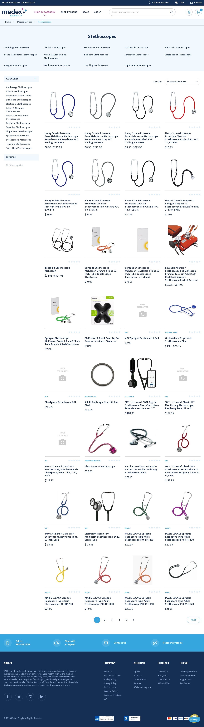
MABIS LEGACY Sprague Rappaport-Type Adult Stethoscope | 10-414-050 (139, 601)
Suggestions (186, 679)
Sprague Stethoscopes (17, 136)
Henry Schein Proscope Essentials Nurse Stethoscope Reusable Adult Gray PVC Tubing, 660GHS (101, 138)
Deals (85, 12)
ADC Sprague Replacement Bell (142, 338)
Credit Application (188, 672)
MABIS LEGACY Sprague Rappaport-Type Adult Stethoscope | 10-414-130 (59, 601)
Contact (198, 2)
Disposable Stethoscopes (18, 96)
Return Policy (110, 687)
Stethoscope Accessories (18, 140)
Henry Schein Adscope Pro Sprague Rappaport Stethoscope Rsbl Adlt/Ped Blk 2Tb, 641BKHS (182, 205)
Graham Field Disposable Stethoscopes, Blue (178, 340)
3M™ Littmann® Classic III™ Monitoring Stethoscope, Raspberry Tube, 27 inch (180, 405)
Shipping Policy (110, 691)
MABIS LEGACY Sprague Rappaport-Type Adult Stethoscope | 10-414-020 (179, 601)
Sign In (137, 672)
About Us (108, 672)
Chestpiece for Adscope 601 (60, 402)
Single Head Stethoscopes (19, 131)
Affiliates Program (142, 687)
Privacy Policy (110, 683)
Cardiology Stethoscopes (19, 87)
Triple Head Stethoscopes (19, 148)
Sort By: (158, 82)
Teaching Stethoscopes (18, 144)
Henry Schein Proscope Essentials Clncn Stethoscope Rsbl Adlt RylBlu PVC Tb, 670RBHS (61, 205)
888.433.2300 (164, 683)
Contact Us (163, 672)
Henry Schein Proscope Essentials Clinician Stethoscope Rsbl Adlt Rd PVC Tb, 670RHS (181, 138)
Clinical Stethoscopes (17, 91)
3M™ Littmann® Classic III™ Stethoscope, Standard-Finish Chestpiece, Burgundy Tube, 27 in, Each (182, 471)
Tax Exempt (185, 683)
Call (160, 2)
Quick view (62, 105)
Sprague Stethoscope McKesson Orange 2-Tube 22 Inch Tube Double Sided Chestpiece (100, 272)
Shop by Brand (69, 12)
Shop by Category (44, 12)
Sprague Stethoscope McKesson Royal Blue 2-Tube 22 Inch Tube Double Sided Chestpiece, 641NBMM (142, 272)
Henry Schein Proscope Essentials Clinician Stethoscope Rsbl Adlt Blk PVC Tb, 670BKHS (141, 205)
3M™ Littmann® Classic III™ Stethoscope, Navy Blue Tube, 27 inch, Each (61, 536)
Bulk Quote (163, 676)
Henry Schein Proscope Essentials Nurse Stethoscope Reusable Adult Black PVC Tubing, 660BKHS (141, 138)
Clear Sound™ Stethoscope (100, 466)
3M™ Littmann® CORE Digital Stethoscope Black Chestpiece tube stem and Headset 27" (142, 405)
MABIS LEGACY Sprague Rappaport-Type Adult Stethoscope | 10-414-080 (99, 601)
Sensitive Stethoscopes (18, 127)
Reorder (137, 683)
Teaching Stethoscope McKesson (57, 269)
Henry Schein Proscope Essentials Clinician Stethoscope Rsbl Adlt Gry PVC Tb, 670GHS (102, 205)
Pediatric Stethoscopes (18, 123)
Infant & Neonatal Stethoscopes (15, 109)
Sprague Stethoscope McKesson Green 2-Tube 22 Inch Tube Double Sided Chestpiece (62, 341)
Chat (182, 2)
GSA (105, 699)
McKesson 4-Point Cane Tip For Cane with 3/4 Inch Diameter (102, 340)
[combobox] (141, 12)
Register (138, 676)
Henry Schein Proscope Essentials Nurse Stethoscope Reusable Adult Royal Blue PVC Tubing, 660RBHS (61, 138)
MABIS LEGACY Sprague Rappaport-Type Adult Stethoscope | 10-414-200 (179, 536)
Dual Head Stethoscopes (18, 100)
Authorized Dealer (112, 676)
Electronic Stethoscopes (18, 104)
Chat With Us (164, 679)
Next (193, 620)
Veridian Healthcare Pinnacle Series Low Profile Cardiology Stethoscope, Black (141, 469)
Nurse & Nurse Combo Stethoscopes (17, 117)
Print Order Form (188, 676)
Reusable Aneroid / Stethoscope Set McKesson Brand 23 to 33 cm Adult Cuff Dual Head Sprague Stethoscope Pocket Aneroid (181, 274)
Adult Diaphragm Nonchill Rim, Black (101, 404)
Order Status (140, 679)
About (97, 12)
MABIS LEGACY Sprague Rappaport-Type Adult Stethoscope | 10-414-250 (139, 536)
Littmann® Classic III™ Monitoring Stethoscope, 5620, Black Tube (102, 536)
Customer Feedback (113, 695)
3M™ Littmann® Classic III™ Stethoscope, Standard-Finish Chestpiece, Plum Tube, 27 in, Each (61, 471)
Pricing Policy (110, 679)
